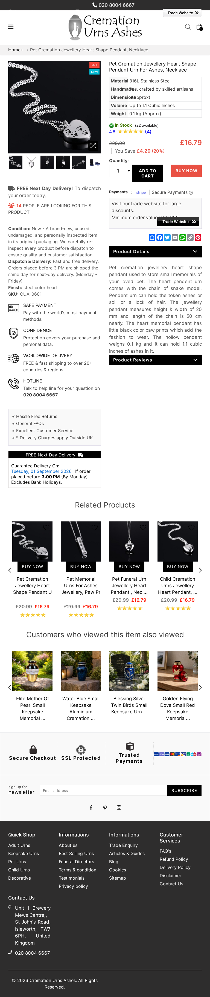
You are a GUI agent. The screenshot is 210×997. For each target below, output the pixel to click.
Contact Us (171, 883)
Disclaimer (170, 875)
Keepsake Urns (23, 853)
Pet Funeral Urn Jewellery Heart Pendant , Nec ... (129, 585)
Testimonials (71, 878)
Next (200, 570)
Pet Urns (17, 861)
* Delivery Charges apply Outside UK (54, 437)
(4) (148, 131)
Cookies (117, 870)
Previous (9, 570)
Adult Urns (19, 845)
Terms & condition (77, 870)
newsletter (21, 790)
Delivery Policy (175, 867)
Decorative (19, 878)
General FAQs (30, 423)
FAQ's (165, 851)
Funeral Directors (76, 861)
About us (68, 845)
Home (14, 49)
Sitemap (117, 878)
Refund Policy (174, 859)
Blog (113, 861)
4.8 (113, 131)
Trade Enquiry (123, 845)
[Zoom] (93, 146)
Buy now (187, 170)
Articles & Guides (127, 853)
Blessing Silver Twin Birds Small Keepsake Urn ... (129, 705)
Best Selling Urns (76, 853)
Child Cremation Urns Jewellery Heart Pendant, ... (177, 585)
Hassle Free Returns (36, 416)
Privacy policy (73, 886)
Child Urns (19, 870)
